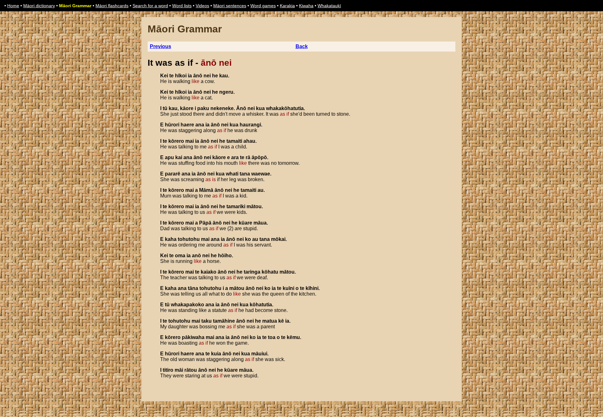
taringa (252, 272)
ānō (197, 75)
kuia (216, 353)
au (260, 190)
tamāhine (224, 321)
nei (207, 75)
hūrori (172, 124)
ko (248, 239)
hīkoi (181, 75)
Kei (164, 75)
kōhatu (270, 272)
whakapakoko (187, 304)
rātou (190, 370)
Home (13, 5)
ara (235, 157)
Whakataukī (329, 5)
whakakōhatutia (285, 108)
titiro (168, 370)
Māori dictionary (39, 5)
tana (245, 173)
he (215, 75)
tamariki (235, 206)
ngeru (226, 92)
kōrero (176, 141)
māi (179, 370)
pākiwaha (193, 337)
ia (190, 75)
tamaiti (234, 141)
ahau (249, 141)
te (171, 75)
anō (196, 255)
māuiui (259, 353)
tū (165, 108)
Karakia (287, 5)
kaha (171, 239)
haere (187, 124)
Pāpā (205, 222)
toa (271, 337)
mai (189, 141)
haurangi (250, 124)
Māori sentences (229, 5)
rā (248, 157)
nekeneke (222, 108)
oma (180, 255)
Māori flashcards (111, 5)
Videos (202, 5)
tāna (193, 288)
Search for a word (150, 5)
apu (169, 157)
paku (203, 108)
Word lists (182, 5)
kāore (186, 108)
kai (178, 157)
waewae (260, 173)
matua (269, 321)
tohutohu (189, 239)
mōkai (278, 239)
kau (223, 75)
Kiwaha (306, 5)
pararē (172, 173)
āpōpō (259, 157)
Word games (263, 5)
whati (232, 173)
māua (260, 222)
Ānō (241, 108)
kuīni (288, 288)
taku (206, 321)
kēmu (293, 337)
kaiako (208, 272)
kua (260, 108)
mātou (254, 206)
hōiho (225, 255)
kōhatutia (261, 304)
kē (281, 321)
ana (199, 124)
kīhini (312, 288)
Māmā (206, 190)
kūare (245, 222)
